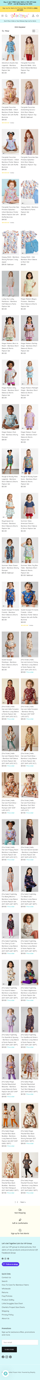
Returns (5, 1292)
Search (4, 1281)
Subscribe (9, 1350)
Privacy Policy (7, 1315)
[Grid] (33, 31)
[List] (37, 31)
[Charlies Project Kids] (20, 15)
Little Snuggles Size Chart (12, 1303)
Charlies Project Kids (14, 1372)
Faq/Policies (7, 1296)
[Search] (7, 15)
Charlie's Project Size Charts (13, 1307)
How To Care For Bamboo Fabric (15, 1285)
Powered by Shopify (28, 1372)
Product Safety (8, 1300)
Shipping (5, 1311)
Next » (23, 1202)
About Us (5, 1318)
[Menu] (2, 15)
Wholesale (6, 1288)
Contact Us (6, 1277)
